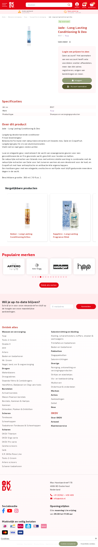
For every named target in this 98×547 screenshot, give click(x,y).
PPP (4, 348)
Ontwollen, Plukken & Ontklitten (17, 409)
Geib (4, 450)
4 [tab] (40, 277)
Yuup (25, 17)
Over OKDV (56, 417)
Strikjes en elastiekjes (61, 374)
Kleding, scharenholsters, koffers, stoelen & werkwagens (72, 337)
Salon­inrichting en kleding (65, 331)
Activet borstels (9, 393)
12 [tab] (61, 277)
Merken (55, 391)
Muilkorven (56, 382)
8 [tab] (50, 277)
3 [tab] (38, 277)
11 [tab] (58, 277)
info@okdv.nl (60, 498)
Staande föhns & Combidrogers (17, 380)
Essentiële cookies (88, 544)
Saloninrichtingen (59, 359)
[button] (4, 217)
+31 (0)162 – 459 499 (64, 495)
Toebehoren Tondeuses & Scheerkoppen (21, 425)
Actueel (55, 421)
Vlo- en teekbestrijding (62, 378)
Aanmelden (86, 306)
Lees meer (63, 42)
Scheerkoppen (9, 421)
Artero (5, 352)
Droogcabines (8, 376)
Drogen (6, 368)
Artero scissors (9, 462)
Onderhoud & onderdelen (63, 386)
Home (3, 17)
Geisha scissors (9, 446)
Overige (55, 363)
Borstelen (7, 389)
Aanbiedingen (57, 399)
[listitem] (27, 218)
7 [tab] (48, 277)
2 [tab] (35, 277)
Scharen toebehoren (12, 466)
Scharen (6, 429)
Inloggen (78, 80)
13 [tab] (63, 277)
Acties (54, 395)
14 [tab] (66, 277)
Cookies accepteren (68, 544)
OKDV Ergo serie (10, 437)
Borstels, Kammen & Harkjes (15, 401)
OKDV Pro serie (9, 442)
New (53, 407)
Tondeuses (7, 417)
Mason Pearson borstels (14, 397)
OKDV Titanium (9, 433)
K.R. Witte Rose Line (12, 454)
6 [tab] (45, 277)
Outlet (54, 403)
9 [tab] (53, 277)
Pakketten (56, 351)
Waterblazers (8, 372)
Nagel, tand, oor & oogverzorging (18, 364)
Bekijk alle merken (49, 285)
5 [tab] (43, 277)
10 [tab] (56, 277)
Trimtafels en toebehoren (63, 343)
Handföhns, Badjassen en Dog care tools (21, 384)
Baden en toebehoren (12, 356)
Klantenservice (59, 425)
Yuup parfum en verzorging (38, 17)
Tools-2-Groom (9, 340)
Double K (6, 344)
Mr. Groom (7, 360)
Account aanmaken (79, 86)
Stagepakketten (58, 355)
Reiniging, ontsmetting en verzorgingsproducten (63, 369)
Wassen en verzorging (14, 17)
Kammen (6, 405)
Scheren (6, 413)
